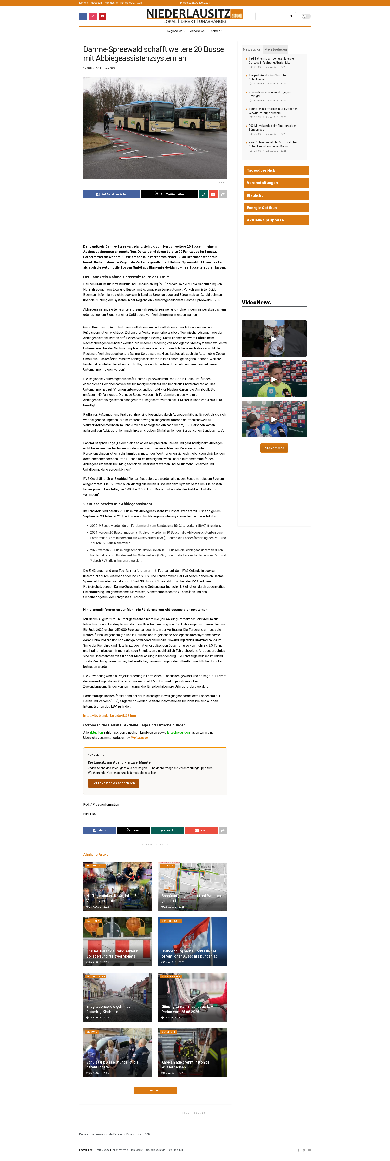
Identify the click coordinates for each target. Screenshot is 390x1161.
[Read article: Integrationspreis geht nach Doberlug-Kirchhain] (117, 997)
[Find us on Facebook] (83, 16)
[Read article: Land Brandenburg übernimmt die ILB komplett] (117, 1108)
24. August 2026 (98, 1128)
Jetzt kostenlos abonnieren (113, 783)
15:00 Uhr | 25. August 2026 (269, 83)
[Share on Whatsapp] (203, 194)
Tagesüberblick (261, 170)
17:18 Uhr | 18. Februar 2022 (99, 68)
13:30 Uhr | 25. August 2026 (269, 134)
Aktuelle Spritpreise (265, 220)
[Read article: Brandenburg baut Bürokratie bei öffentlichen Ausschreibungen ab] (193, 941)
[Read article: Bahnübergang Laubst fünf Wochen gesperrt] (193, 886)
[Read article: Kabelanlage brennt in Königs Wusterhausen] (193, 1052)
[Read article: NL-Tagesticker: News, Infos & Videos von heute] (117, 886)
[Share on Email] (213, 194)
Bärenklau (94, 921)
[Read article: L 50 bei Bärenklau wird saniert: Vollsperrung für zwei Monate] (117, 941)
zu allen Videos (274, 448)
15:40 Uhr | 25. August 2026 (269, 67)
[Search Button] (292, 16)
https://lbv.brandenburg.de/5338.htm (109, 716)
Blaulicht (169, 1032)
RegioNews (174, 31)
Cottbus (168, 865)
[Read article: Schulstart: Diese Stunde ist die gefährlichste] (117, 1052)
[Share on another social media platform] (223, 194)
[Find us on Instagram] (93, 16)
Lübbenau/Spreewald (101, 1143)
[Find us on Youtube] (102, 16)
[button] (274, 338)
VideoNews (197, 31)
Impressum (96, 2)
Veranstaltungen (262, 182)
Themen (214, 31)
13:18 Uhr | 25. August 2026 (269, 150)
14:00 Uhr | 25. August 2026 (269, 100)
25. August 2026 (98, 906)
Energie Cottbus (262, 207)
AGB (139, 2)
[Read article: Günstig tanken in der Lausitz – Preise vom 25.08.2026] (193, 997)
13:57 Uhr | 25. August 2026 (269, 117)
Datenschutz (127, 2)
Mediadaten (111, 2)
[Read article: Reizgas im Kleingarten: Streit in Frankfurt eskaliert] (193, 1108)
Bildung (92, 1032)
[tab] (252, 49)
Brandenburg (96, 865)
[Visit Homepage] (195, 16)
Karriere (83, 2)
